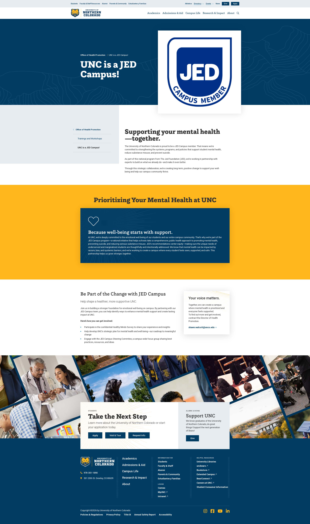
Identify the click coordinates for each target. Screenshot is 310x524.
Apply (235, 4)
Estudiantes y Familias (137, 4)
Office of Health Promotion (92, 55)
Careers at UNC (204, 483)
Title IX (127, 514)
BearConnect (203, 478)
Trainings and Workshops (90, 138)
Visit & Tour (115, 435)
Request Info (139, 435)
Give (225, 4)
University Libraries (206, 461)
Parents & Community (118, 4)
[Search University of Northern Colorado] (238, 13)
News (218, 4)
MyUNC (161, 492)
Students (74, 4)
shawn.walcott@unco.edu (201, 327)
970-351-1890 (91, 472)
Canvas (161, 488)
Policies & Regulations (91, 514)
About (230, 13)
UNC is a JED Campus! (89, 147)
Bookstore (202, 470)
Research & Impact (214, 13)
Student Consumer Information (212, 487)
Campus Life (193, 13)
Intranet (162, 496)
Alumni (105, 4)
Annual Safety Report (145, 514)
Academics (153, 13)
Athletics (188, 4)
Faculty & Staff (165, 466)
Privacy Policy (113, 514)
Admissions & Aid (173, 13)
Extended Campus (206, 474)
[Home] (86, 13)
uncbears (201, 466)
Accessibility (165, 514)
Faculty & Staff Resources (90, 4)
